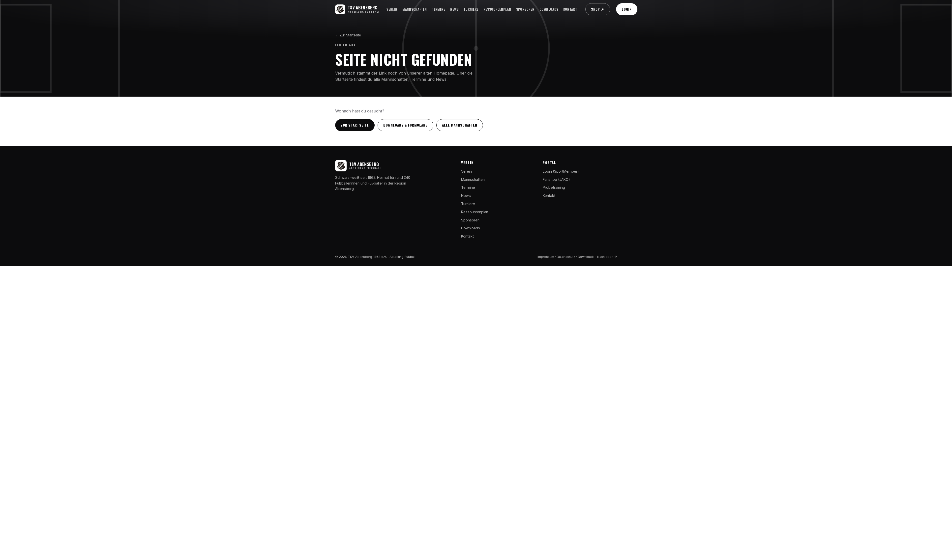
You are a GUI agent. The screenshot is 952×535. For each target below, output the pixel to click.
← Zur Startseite (348, 35)
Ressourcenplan (497, 9)
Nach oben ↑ (607, 257)
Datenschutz (566, 257)
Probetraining (554, 187)
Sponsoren (525, 9)
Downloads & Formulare (405, 125)
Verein (392, 9)
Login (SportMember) (561, 171)
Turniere (471, 9)
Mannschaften (414, 9)
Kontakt (570, 9)
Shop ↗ (597, 9)
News (454, 9)
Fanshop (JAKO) (556, 179)
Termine (438, 9)
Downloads (548, 9)
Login (627, 9)
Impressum (545, 257)
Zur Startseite (355, 125)
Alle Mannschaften (459, 125)
